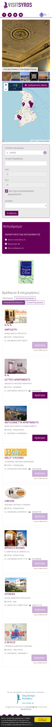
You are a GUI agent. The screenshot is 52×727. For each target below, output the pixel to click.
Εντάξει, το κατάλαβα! (42, 719)
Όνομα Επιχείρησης (14, 158)
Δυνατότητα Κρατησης (25, 298)
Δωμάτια (9, 200)
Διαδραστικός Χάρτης (37, 85)
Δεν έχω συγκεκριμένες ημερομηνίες (21, 192)
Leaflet (33, 141)
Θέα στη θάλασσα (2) (15, 248)
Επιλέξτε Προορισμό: (14, 148)
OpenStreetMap (44, 141)
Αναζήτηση (12, 213)
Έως (7, 180)
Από (7, 169)
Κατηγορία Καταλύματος (13, 302)
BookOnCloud (26, 709)
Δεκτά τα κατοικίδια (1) (16, 240)
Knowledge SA (31, 707)
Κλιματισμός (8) (14, 244)
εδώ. (31, 724)
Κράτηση (40, 395)
